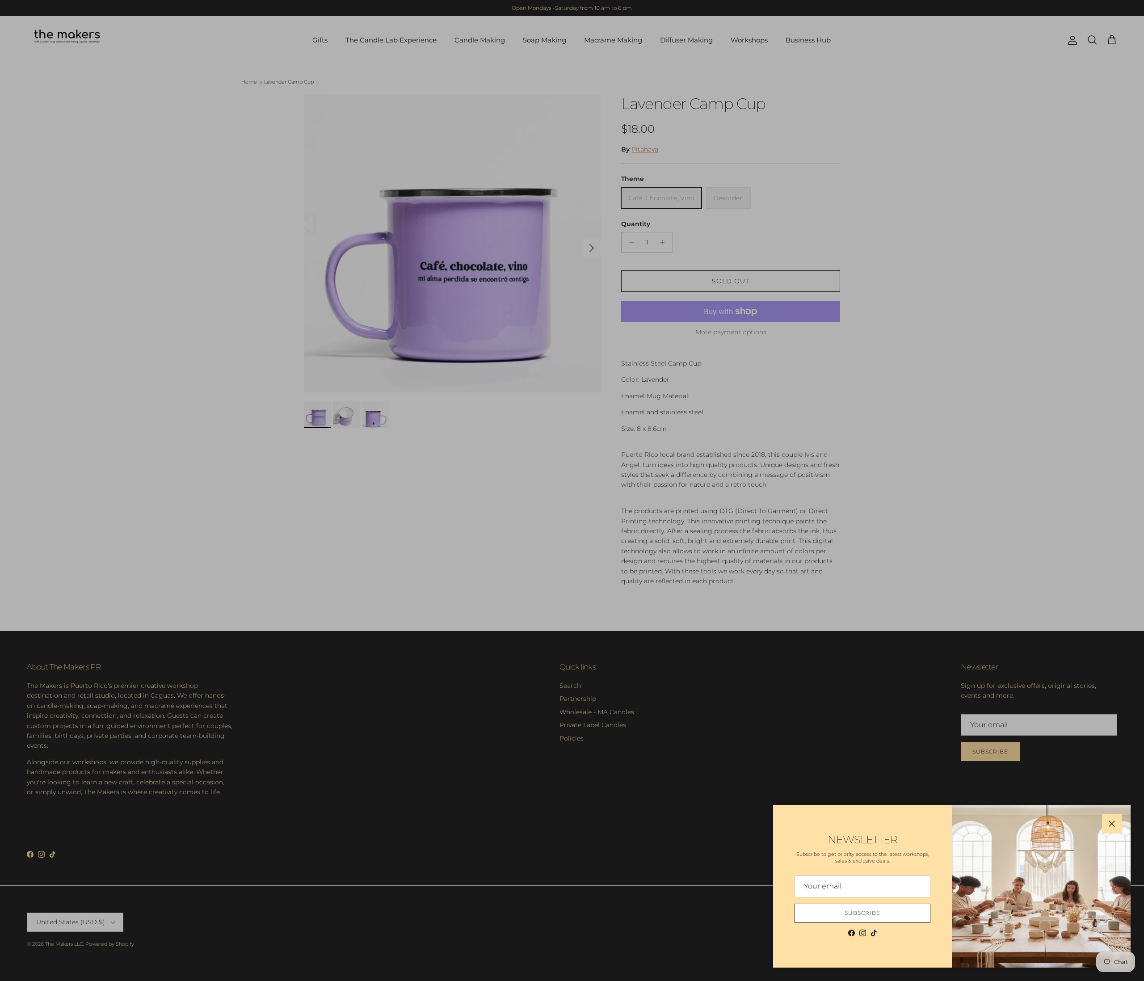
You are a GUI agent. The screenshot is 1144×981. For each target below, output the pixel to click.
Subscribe (862, 912)
